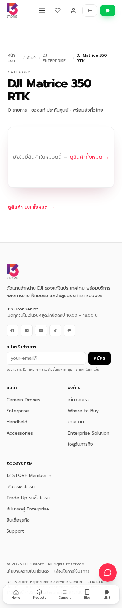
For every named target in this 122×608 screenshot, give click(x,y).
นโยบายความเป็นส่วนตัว (28, 571)
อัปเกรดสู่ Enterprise (28, 509)
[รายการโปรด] (57, 10)
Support (15, 531)
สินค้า (32, 58)
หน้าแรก (11, 58)
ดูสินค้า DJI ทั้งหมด (31, 207)
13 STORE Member (27, 476)
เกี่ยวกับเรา (78, 399)
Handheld (17, 422)
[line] (69, 330)
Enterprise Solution (88, 433)
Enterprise (18, 410)
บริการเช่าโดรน (21, 486)
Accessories (20, 433)
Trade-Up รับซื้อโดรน (28, 497)
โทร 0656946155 (23, 309)
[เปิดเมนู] (41, 10)
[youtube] (41, 330)
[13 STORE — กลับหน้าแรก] (12, 10)
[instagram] (27, 330)
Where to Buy (83, 410)
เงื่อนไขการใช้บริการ (71, 571)
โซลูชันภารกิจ (80, 444)
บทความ (76, 422)
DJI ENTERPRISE (54, 58)
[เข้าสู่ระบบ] (73, 10)
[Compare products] (89, 10)
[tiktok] (55, 330)
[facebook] (12, 330)
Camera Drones (23, 399)
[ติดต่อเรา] (108, 572)
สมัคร (99, 358)
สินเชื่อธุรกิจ (18, 520)
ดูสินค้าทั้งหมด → (89, 157)
